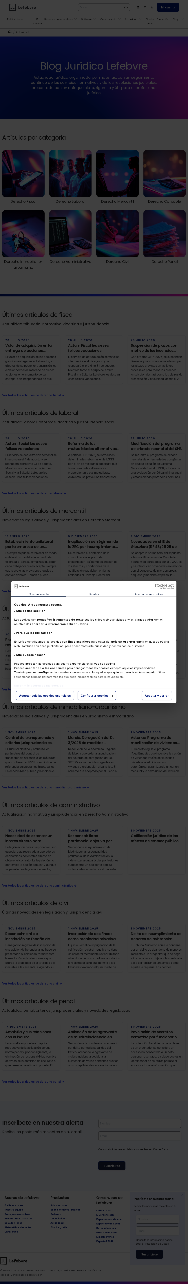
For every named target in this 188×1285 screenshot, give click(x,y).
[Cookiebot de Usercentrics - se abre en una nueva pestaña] (158, 586)
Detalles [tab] (94, 594)
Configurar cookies (95, 695)
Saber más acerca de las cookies (38, 685)
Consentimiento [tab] (39, 594)
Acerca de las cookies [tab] (149, 594)
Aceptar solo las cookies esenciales (45, 695)
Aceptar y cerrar (157, 695)
